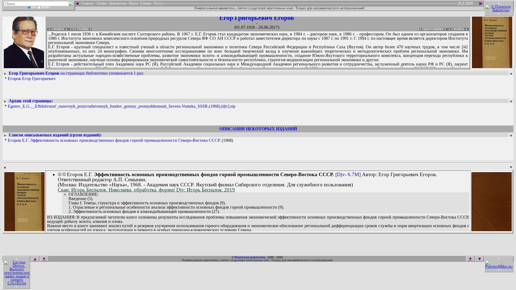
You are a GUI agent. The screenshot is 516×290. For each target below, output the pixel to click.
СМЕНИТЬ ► (460, 29)
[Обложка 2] (491, 229)
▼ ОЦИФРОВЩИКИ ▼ (432, 29)
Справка (145, 3)
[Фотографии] (24, 66)
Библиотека (118, 3)
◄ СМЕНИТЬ (55, 29)
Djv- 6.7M (348, 174)
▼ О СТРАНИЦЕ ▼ (81, 29)
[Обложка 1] (24, 229)
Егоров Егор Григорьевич (31, 78)
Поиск (133, 3)
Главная (87, 3)
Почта (158, 3)
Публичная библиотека (250, 257)
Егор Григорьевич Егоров (256, 17)
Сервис (102, 3)
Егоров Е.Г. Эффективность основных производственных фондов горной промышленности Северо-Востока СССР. (114, 140)
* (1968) (119, 140)
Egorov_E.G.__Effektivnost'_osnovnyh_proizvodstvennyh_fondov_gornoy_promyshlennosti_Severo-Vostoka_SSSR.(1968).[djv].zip (121, 106)
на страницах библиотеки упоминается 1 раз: (76, 73)
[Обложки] (492, 66)
